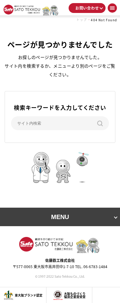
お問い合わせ (87, 7)
